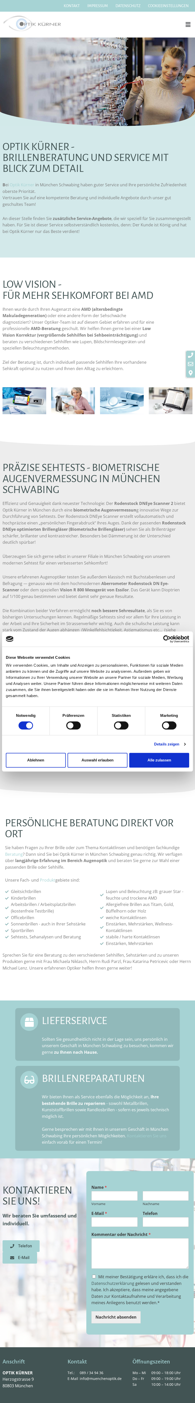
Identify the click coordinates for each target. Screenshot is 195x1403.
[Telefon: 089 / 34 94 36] (190, 355)
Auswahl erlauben (97, 760)
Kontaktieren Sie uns (147, 1136)
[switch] (73, 725)
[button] (188, 24)
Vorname (98, 1204)
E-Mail (99, 1213)
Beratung (14, 854)
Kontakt (72, 6)
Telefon (150, 1213)
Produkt (47, 880)
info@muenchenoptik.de (101, 1378)
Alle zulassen (159, 760)
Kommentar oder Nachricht (121, 1234)
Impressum (97, 6)
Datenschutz (128, 6)
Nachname (151, 1204)
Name (99, 1187)
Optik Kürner (22, 185)
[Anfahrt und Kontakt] (190, 373)
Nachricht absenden (116, 1317)
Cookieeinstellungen (168, 6)
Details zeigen (166, 744)
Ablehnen (35, 760)
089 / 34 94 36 (91, 1372)
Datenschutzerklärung (112, 1283)
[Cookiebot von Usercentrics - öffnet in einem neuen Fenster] (167, 639)
